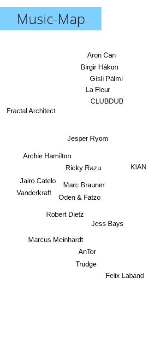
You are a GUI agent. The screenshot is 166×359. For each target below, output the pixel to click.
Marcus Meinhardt (55, 239)
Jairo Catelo (38, 180)
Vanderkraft (34, 193)
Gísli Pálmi (106, 78)
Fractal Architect (30, 111)
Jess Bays (107, 223)
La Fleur (98, 89)
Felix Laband (125, 275)
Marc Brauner (84, 185)
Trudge (86, 264)
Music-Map (51, 18)
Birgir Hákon (99, 67)
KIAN (138, 167)
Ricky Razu (83, 168)
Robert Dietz (65, 214)
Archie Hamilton (47, 156)
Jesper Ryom (87, 138)
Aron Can (101, 55)
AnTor (87, 252)
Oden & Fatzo (80, 197)
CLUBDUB (107, 101)
